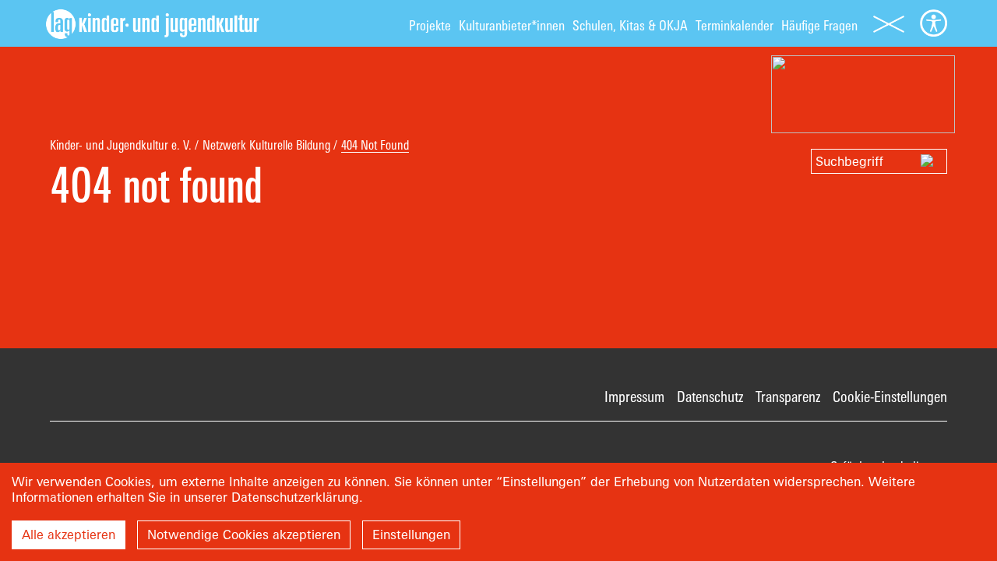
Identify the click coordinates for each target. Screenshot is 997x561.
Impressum (634, 396)
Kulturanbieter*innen (512, 25)
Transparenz (788, 396)
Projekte (430, 25)
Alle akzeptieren (68, 534)
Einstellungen (411, 534)
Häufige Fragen (819, 25)
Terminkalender (734, 25)
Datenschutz (710, 396)
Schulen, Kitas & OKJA (630, 25)
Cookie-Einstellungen (890, 396)
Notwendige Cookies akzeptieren (243, 534)
